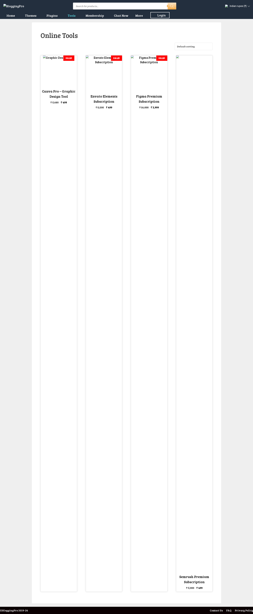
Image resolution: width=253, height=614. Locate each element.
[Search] (172, 6)
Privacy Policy (244, 610)
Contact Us (216, 610)
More (139, 15)
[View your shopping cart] (248, 15)
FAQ (228, 610)
